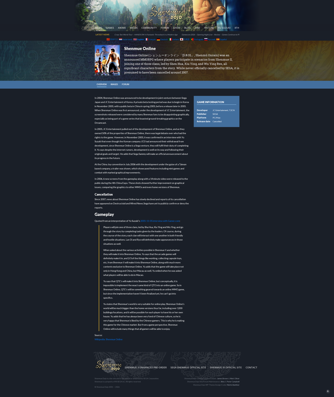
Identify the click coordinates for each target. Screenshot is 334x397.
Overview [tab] (102, 84)
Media (134, 27)
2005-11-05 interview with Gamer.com (160, 220)
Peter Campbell (233, 381)
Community (149, 27)
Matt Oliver (234, 378)
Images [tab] (114, 84)
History (209, 27)
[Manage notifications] (328, 391)
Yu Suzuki (224, 27)
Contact (251, 367)
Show (176, 27)
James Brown (222, 378)
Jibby (222, 381)
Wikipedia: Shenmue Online (109, 339)
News (98, 27)
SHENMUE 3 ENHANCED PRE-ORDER (146, 367)
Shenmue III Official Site (226, 367)
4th (236, 27)
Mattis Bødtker (233, 385)
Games (110, 27)
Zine (197, 27)
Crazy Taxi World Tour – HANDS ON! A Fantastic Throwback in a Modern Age (145, 34)
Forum (165, 27)
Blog (187, 27)
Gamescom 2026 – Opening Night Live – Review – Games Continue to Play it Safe (214, 34)
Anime (122, 27)
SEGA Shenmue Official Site (188, 367)
